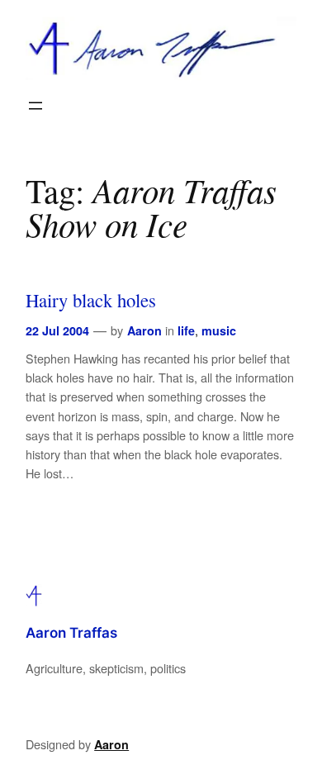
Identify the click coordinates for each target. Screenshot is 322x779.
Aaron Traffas (71, 633)
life (186, 330)
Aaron (144, 330)
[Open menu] (35, 106)
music (218, 330)
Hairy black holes (91, 300)
